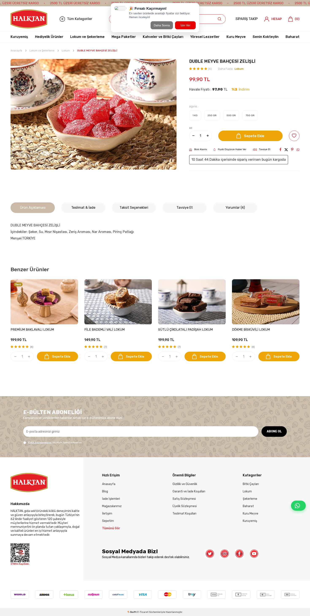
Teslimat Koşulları (184, 513)
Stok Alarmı (200, 149)
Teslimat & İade (83, 208)
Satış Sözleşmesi (184, 499)
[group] (94, 114)
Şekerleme (250, 499)
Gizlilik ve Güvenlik (185, 484)
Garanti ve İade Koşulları (189, 491)
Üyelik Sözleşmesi (185, 506)
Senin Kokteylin (266, 37)
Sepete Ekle (254, 136)
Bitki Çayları (251, 484)
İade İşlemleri (111, 499)
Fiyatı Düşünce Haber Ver (232, 149)
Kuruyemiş (19, 37)
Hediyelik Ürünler (49, 37)
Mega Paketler (124, 37)
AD (190, 128)
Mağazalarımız (112, 506)
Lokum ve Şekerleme (87, 37)
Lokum (66, 50)
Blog (105, 491)
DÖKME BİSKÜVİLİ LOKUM (251, 330)
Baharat (292, 37)
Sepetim (108, 521)
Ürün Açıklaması (33, 208)
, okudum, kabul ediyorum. (55, 442)
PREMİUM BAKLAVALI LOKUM (32, 330)
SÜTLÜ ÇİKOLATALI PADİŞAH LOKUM (185, 330)
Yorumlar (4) (235, 208)
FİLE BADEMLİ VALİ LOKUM (104, 330)
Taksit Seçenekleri (134, 208)
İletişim (107, 513)
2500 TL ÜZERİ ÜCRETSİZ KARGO (75, 3)
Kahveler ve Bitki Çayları (163, 37)
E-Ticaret (142, 612)
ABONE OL (274, 431)
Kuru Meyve (236, 37)
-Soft (132, 612)
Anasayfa (16, 50)
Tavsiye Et (264, 149)
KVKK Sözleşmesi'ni (39, 442)
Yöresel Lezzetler (205, 37)
